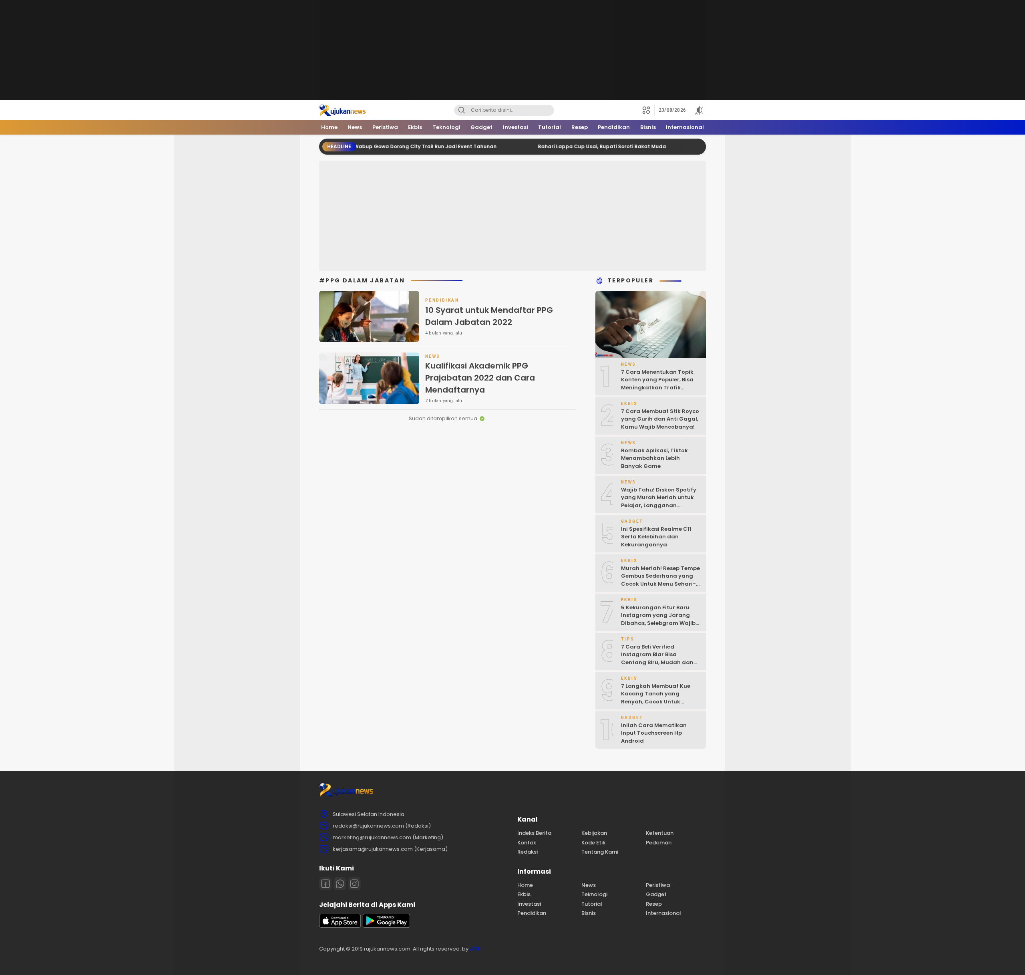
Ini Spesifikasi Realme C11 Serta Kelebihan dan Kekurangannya (656, 536)
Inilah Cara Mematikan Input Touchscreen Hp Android (654, 733)
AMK (475, 949)
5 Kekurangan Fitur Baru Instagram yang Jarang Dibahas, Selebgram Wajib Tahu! (658, 619)
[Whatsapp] (340, 883)
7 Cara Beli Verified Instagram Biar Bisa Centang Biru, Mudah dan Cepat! (657, 658)
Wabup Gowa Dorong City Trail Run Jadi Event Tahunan (395, 146)
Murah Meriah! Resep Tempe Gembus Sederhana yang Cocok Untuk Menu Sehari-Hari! (660, 580)
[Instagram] (354, 883)
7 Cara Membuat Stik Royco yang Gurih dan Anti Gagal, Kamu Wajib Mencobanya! (660, 419)
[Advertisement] (512, 50)
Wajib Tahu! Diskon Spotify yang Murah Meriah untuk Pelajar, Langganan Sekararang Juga (658, 501)
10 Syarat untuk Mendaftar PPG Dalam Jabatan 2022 (489, 316)
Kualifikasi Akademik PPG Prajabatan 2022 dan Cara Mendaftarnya (480, 377)
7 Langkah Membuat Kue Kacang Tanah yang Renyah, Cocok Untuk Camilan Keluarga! (655, 697)
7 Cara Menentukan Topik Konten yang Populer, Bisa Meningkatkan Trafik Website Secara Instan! (657, 383)
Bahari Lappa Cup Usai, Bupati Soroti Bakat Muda (572, 146)
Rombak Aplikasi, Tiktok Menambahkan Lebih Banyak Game (654, 458)
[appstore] (340, 926)
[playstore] (386, 926)
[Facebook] (325, 883)
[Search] (461, 110)
